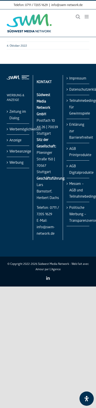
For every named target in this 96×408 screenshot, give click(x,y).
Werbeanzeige (18, 151)
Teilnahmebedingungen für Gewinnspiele (78, 107)
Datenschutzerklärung (78, 89)
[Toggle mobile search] (78, 16)
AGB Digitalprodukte (78, 169)
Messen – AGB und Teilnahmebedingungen (78, 190)
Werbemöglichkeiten (18, 129)
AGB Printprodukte (78, 151)
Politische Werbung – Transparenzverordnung (78, 214)
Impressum (77, 78)
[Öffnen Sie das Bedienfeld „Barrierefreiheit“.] (86, 398)
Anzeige (15, 140)
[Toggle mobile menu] (87, 16)
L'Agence (55, 269)
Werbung (16, 162)
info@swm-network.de (67, 5)
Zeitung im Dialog (17, 114)
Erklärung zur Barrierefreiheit (78, 131)
